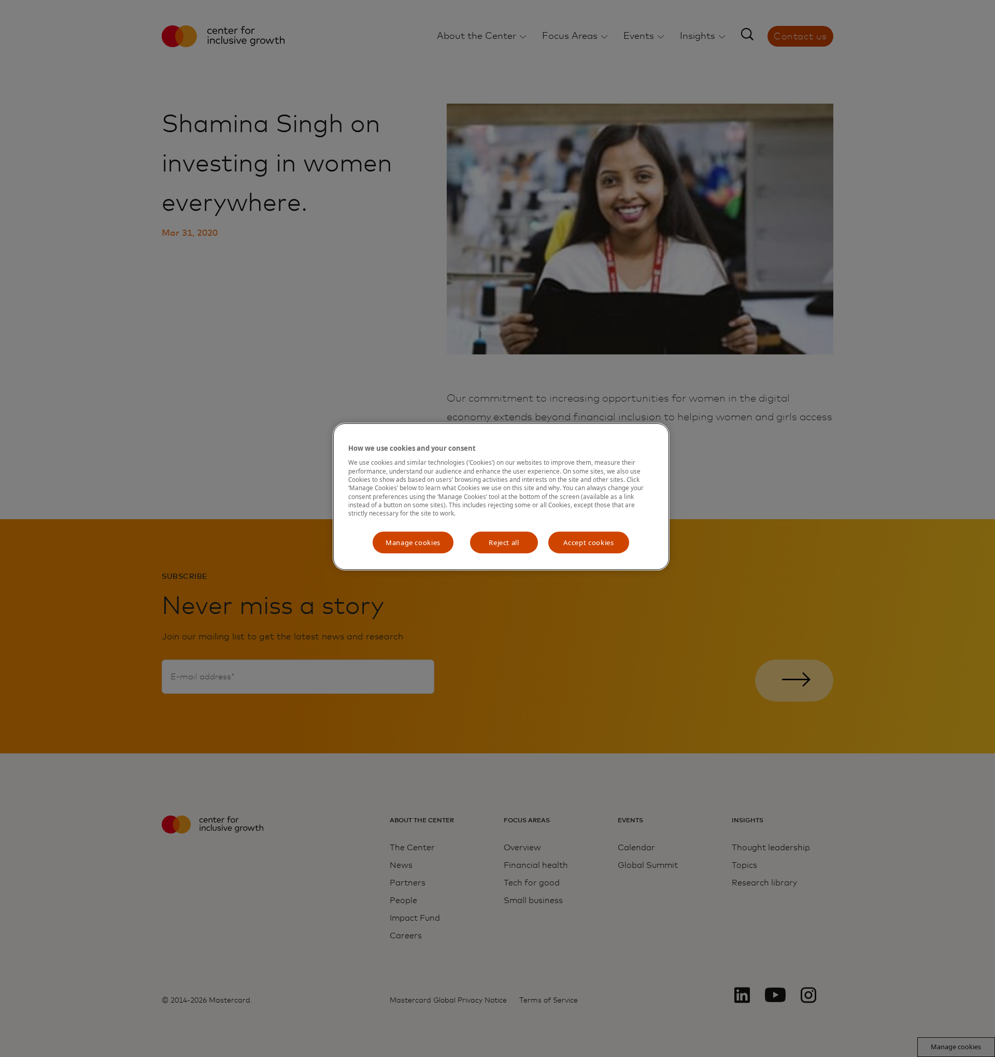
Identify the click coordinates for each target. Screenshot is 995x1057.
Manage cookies (413, 542)
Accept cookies (588, 542)
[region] (501, 496)
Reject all (504, 542)
